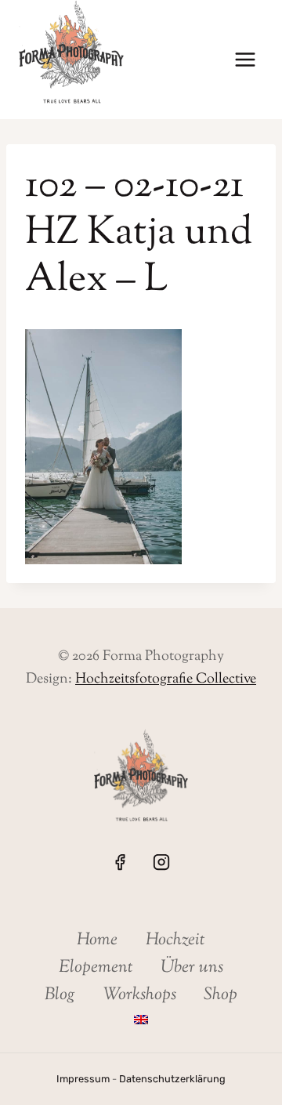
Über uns (192, 967)
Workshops (139, 995)
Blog (60, 995)
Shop (220, 995)
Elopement (96, 967)
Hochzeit (175, 940)
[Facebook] (120, 862)
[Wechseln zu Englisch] (140, 1019)
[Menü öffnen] (244, 60)
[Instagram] (161, 862)
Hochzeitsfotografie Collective (165, 679)
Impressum (83, 1079)
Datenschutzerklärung (172, 1079)
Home (97, 940)
